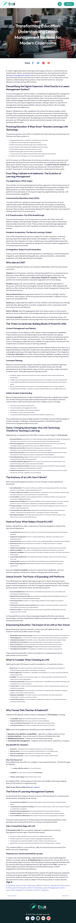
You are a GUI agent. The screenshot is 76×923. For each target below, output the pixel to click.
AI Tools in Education (28, 885)
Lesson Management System (53, 888)
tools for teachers (41, 890)
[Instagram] (49, 918)
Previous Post (11, 896)
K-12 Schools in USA (23, 888)
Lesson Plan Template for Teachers (19, 890)
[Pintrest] (43, 63)
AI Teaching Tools (12, 885)
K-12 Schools (10, 888)
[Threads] (38, 918)
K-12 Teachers (37, 888)
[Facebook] (33, 63)
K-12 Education (63, 885)
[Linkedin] (38, 63)
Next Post (66, 896)
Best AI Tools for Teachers (47, 885)
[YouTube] (49, 63)
